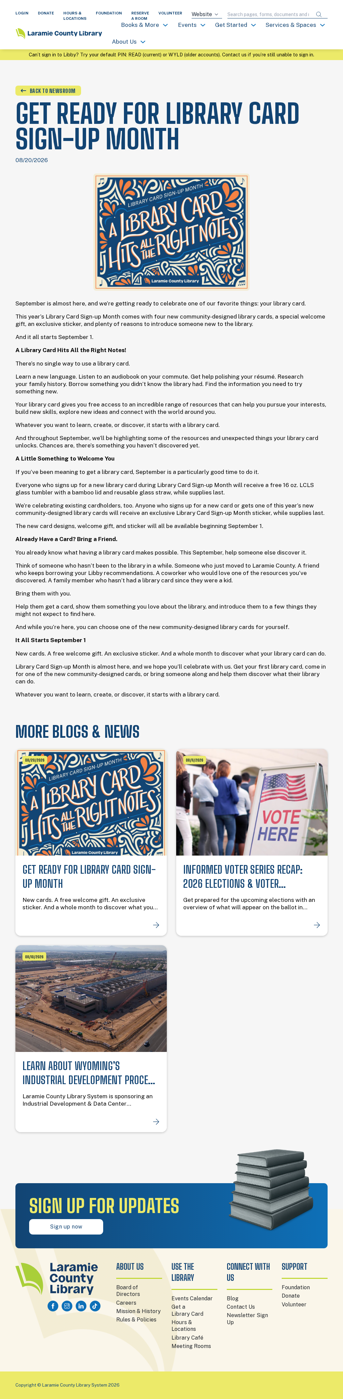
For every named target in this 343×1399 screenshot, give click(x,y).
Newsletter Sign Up (247, 1318)
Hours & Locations (184, 1326)
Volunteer (294, 1304)
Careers (126, 1303)
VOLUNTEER (170, 13)
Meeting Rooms (191, 1346)
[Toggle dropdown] (165, 25)
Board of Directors (128, 1291)
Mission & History (138, 1311)
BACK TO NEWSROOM (53, 91)
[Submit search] (319, 14)
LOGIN (21, 13)
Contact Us (241, 1307)
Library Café (187, 1338)
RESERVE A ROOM (140, 16)
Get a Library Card (187, 1310)
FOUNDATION (109, 13)
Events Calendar (192, 1298)
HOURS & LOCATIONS (74, 16)
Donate (291, 1296)
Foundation (296, 1287)
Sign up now (66, 1226)
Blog (232, 1298)
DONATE (46, 13)
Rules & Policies (136, 1319)
